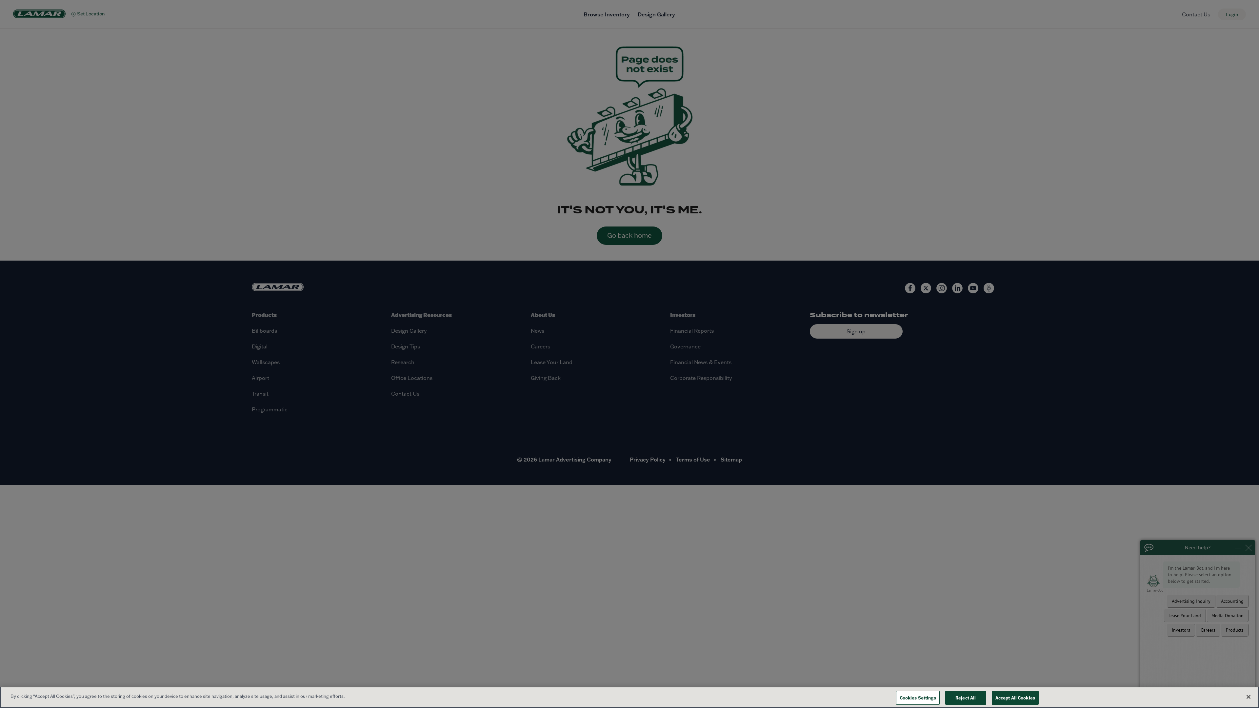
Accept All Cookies (1015, 697)
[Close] (1248, 697)
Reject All (965, 697)
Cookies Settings (918, 697)
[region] (629, 697)
